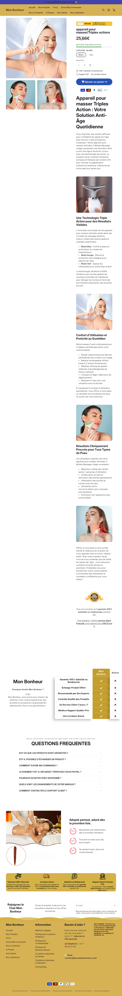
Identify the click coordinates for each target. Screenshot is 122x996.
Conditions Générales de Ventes (44, 955)
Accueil (9, 930)
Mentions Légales (43, 930)
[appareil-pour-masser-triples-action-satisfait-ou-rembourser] (94, 606)
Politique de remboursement (63, 991)
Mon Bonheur (23, 991)
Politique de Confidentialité (41, 942)
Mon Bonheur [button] (15, 924)
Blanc (81, 55)
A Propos (10, 949)
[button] (103, 10)
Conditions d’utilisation (83, 991)
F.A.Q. (8, 938)
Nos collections (13, 957)
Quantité (80, 60)
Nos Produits (11, 934)
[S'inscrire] (114, 905)
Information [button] (43, 924)
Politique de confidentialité (40, 991)
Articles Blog (40, 967)
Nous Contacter (13, 946)
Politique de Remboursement (42, 948)
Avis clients (11, 953)
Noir (91, 55)
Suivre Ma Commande (16, 942)
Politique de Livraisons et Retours (45, 935)
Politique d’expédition (102, 991)
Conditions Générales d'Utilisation (44, 961)
